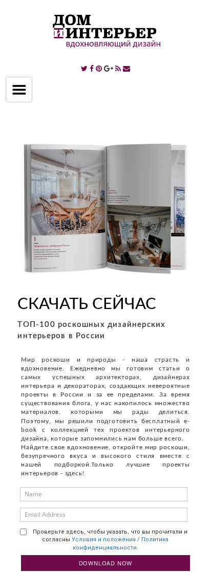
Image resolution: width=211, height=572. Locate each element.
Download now (106, 563)
